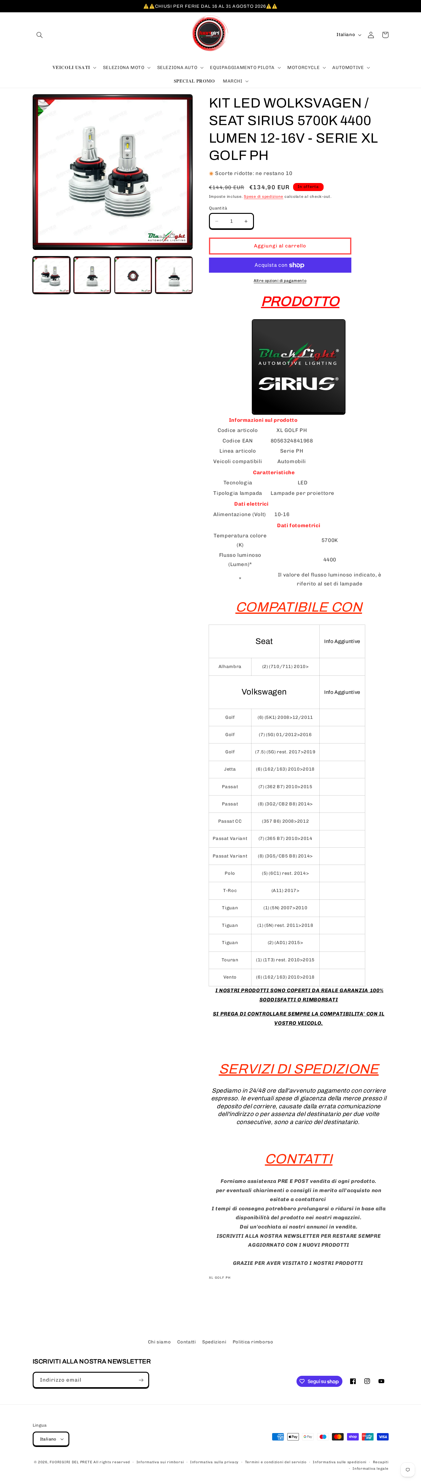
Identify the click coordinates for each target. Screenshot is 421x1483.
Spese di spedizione (263, 196)
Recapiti (381, 1462)
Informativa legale (370, 1468)
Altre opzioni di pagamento (280, 280)
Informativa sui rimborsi (160, 1462)
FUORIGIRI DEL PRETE (71, 1462)
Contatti (186, 1342)
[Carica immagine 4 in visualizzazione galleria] (174, 275)
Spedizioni (214, 1342)
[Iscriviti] (141, 1380)
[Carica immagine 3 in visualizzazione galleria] (133, 275)
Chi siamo (159, 1342)
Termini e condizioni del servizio (276, 1462)
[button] (40, 35)
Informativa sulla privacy (214, 1462)
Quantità (218, 208)
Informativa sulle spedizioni (339, 1462)
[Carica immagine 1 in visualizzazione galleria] (51, 275)
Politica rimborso (253, 1342)
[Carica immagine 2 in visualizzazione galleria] (92, 275)
